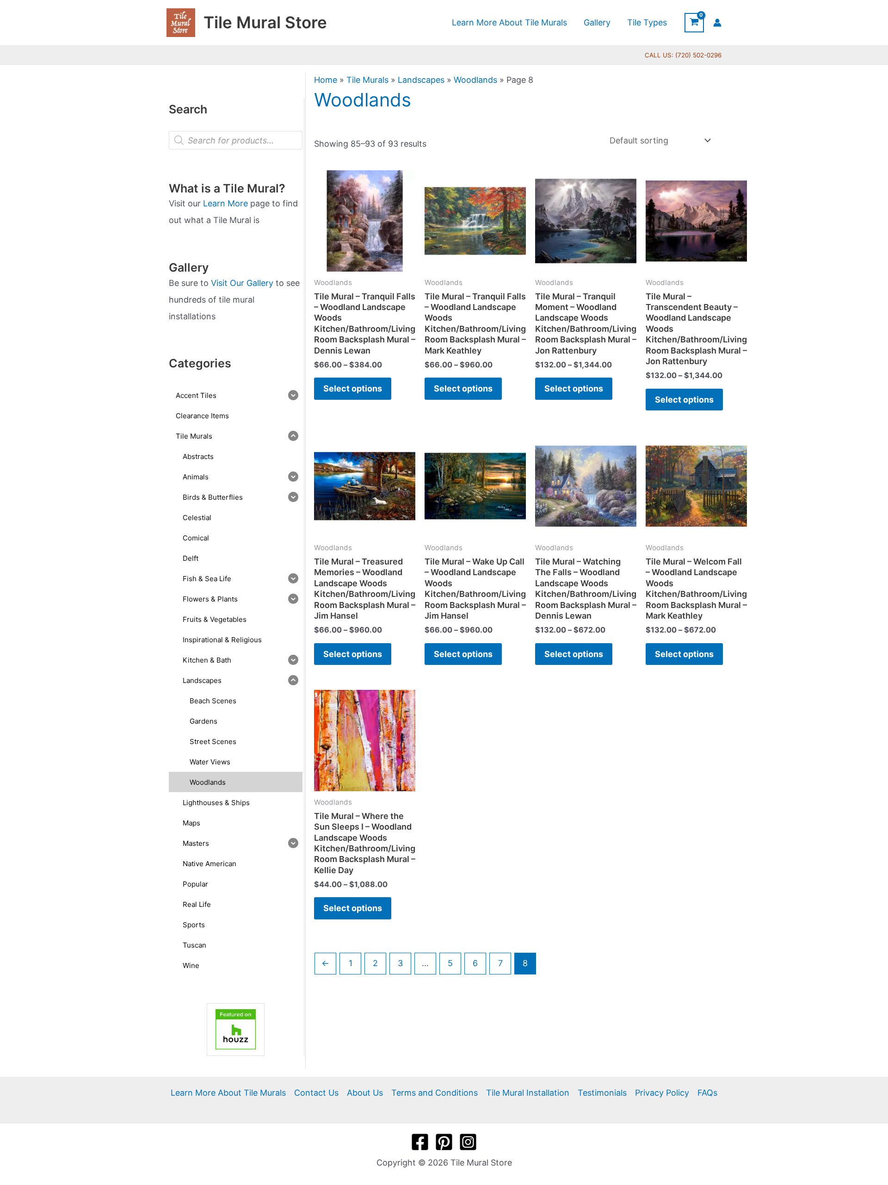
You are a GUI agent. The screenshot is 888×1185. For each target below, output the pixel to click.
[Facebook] (420, 1142)
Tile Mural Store (265, 22)
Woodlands (475, 80)
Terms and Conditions (434, 1093)
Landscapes (421, 80)
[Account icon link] (717, 23)
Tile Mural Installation (527, 1093)
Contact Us (316, 1093)
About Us (365, 1093)
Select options (352, 388)
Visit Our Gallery (242, 283)
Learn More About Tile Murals (228, 1093)
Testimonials (602, 1093)
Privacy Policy (662, 1093)
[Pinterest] (444, 1142)
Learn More (225, 203)
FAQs (707, 1093)
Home (325, 80)
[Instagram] (468, 1142)
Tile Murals (367, 80)
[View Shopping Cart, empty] (694, 22)
